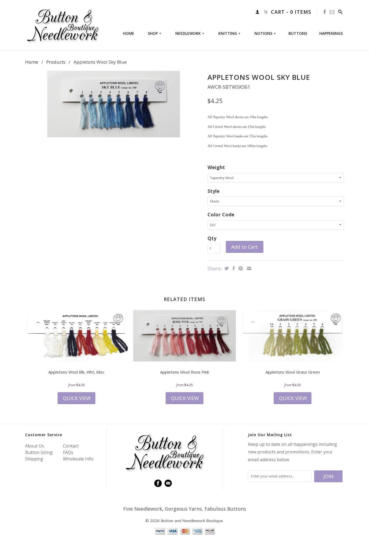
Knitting (229, 33)
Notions (265, 33)
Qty (211, 238)
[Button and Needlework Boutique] (63, 25)
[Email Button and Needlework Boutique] (332, 12)
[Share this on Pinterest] (240, 268)
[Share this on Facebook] (233, 268)
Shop (154, 33)
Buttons (298, 33)
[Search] (340, 12)
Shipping (34, 459)
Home (128, 33)
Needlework (189, 33)
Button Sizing (39, 452)
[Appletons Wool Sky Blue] (113, 104)
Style (213, 191)
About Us (34, 446)
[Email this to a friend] (248, 268)
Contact (71, 446)
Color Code (220, 214)
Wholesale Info (78, 459)
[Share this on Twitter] (226, 268)
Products (55, 62)
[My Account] (257, 12)
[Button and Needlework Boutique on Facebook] (324, 12)
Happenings (331, 33)
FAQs (68, 452)
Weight (216, 167)
